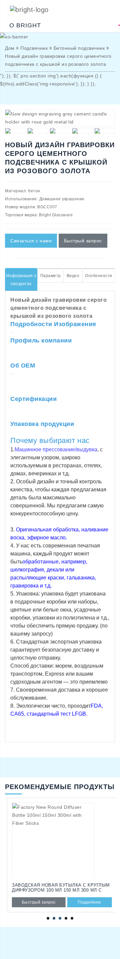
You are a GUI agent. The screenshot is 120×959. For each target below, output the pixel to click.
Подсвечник (34, 48)
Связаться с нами (31, 240)
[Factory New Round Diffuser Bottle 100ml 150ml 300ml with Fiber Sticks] (60, 840)
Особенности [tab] (98, 275)
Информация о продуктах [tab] (21, 279)
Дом (10, 48)
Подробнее (87, 902)
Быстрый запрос (83, 240)
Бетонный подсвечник (79, 48)
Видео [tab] (73, 275)
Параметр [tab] (50, 275)
